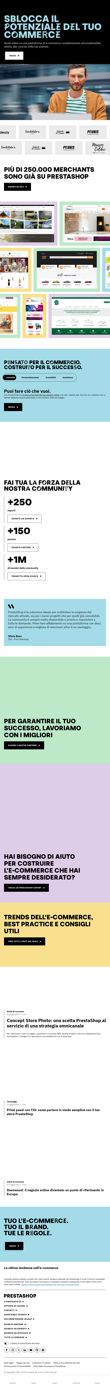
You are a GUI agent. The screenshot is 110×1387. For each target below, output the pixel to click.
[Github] (37, 1350)
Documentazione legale (18, 1319)
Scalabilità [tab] (51, 377)
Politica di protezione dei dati (66, 1363)
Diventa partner (13, 1324)
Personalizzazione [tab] (30, 377)
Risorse (97, 1383)
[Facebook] (6, 1350)
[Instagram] (12, 1350)
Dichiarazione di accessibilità (17, 1366)
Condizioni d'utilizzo (41, 1363)
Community (76, 1383)
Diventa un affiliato (16, 1333)
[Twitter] (18, 1350)
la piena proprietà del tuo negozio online (40, 395)
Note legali (9, 1363)
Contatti (9, 1310)
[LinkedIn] (25, 1350)
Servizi (55, 1383)
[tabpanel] (55, 399)
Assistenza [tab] (68, 377)
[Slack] (43, 1350)
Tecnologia (12, 1101)
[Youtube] (31, 1350)
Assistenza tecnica (15, 1314)
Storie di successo (15, 1011)
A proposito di (12, 1301)
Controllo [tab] (10, 377)
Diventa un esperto (15, 1328)
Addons (33, 1383)
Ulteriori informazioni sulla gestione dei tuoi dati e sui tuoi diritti (50, 1284)
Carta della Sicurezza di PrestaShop (49, 1366)
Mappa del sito (23, 1363)
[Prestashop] (16, 6)
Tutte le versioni (14, 1337)
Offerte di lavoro (14, 1306)
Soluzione (13, 1383)
